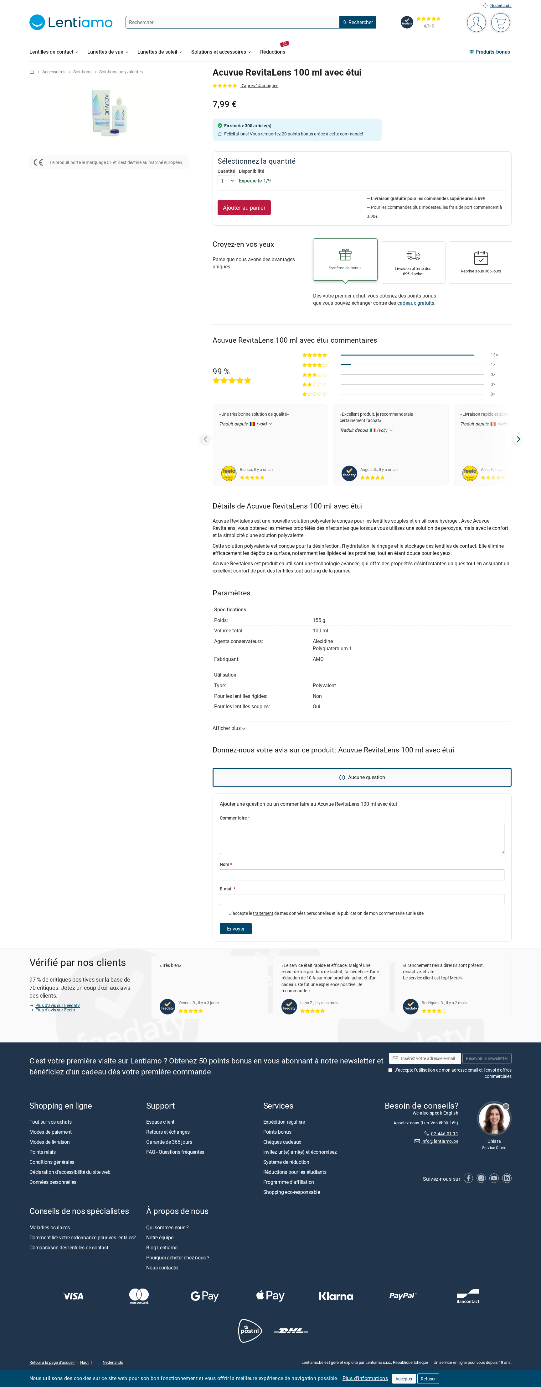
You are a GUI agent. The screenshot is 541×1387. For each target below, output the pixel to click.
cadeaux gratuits (415, 302)
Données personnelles (52, 1182)
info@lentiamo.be (439, 1141)
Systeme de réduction (286, 1161)
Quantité (226, 171)
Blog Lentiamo (162, 1247)
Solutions (82, 72)
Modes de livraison (49, 1141)
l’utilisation (424, 1070)
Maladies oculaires (49, 1227)
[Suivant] (518, 439)
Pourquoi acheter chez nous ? (177, 1257)
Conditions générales (51, 1161)
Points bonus (277, 1131)
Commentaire (235, 818)
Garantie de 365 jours (169, 1141)
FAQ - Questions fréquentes (175, 1151)
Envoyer (236, 928)
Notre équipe (159, 1237)
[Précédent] (206, 439)
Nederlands (501, 5)
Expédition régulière (284, 1121)
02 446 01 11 (444, 1133)
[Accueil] (31, 72)
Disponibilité (251, 171)
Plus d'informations (365, 1378)
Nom (226, 864)
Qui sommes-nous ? (167, 1227)
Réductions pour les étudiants (295, 1171)
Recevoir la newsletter (487, 1058)
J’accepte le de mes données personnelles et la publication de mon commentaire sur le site (326, 913)
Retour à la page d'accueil (52, 1362)
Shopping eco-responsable (291, 1192)
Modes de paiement (50, 1131)
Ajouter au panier (244, 207)
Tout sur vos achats (50, 1121)
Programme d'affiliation (288, 1182)
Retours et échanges (167, 1131)
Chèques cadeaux (282, 1141)
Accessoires (53, 72)
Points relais (42, 1151)
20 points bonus (297, 134)
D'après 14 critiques (259, 85)
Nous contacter (162, 1267)
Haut (84, 1362)
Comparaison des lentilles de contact (68, 1247)
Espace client (160, 1121)
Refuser (428, 1379)
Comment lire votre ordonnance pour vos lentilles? (82, 1237)
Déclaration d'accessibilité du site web (70, 1171)
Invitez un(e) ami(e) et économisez (300, 1151)
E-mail (227, 889)
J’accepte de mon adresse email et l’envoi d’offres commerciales (453, 1073)
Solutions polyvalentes (121, 72)
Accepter (404, 1379)
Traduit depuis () (243, 424)
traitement (263, 913)
